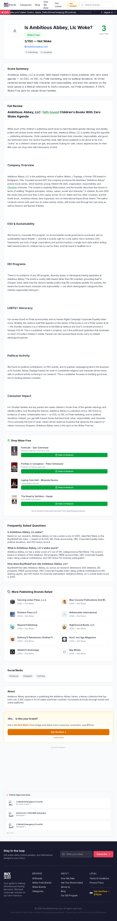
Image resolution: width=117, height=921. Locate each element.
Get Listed (58, 5)
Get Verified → (58, 732)
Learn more (58, 737)
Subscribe (102, 854)
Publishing (32, 52)
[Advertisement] (58, 768)
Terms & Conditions (99, 878)
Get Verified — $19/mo (102, 893)
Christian (12, 187)
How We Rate (46, 4)
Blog (37, 5)
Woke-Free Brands (41, 882)
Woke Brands (39, 887)
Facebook (13, 676)
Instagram (27, 676)
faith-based (50, 112)
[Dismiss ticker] (115, 12)
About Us (65, 887)
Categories (26, 5)
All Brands (37, 878)
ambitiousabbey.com (37, 46)
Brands (12, 5)
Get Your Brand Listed (72, 882)
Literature (47, 52)
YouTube (41, 676)
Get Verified (73, 4)
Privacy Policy (97, 882)
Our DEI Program (69, 895)
